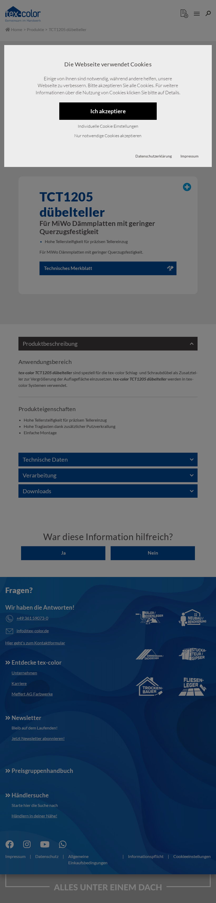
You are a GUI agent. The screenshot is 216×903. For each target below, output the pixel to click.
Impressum (189, 156)
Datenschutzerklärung (153, 156)
